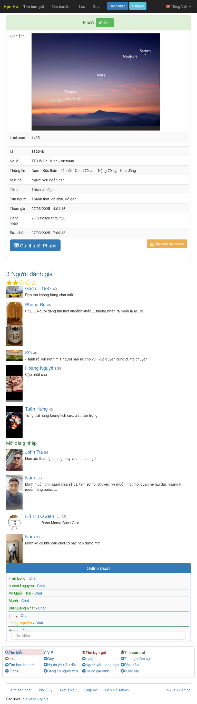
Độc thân (131, 664)
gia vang (29, 698)
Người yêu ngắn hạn (102, 664)
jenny (13, 615)
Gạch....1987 (38, 288)
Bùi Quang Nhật (22, 607)
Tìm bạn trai (61, 6)
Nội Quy (45, 689)
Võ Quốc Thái (20, 593)
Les (82, 6)
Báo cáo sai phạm (169, 243)
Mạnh (14, 600)
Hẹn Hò (11, 6)
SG (28, 352)
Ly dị (89, 658)
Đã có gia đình (97, 670)
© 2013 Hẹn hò (178, 689)
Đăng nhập (117, 6)
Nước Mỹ (131, 670)
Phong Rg (35, 304)
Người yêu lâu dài (61, 664)
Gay (96, 6)
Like (107, 22)
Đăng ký (138, 6)
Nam (30, 536)
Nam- (30, 477)
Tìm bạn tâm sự (137, 658)
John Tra (34, 451)
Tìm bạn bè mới (21, 664)
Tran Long (17, 578)
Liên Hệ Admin (117, 689)
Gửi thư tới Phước (37, 245)
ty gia (44, 698)
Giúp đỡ (90, 689)
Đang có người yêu (62, 670)
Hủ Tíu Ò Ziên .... (43, 516)
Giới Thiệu (68, 689)
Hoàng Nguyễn (40, 367)
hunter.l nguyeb (22, 585)
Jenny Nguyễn (21, 622)
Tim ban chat (21, 689)
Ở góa (14, 670)
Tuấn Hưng (37, 408)
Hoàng (15, 630)
